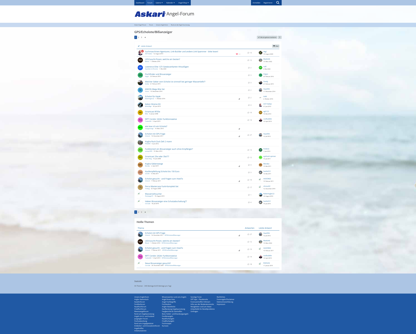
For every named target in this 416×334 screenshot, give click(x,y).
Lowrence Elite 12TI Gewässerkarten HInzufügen (167, 66)
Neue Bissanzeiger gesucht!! (158, 263)
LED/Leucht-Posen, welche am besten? (162, 59)
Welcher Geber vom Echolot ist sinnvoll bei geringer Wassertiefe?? (175, 81)
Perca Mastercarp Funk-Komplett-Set (161, 186)
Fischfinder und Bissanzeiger (158, 74)
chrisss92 (266, 186)
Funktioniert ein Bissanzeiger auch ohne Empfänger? (169, 149)
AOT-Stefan (148, 54)
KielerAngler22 (149, 99)
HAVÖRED (267, 179)
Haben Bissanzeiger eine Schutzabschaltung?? (166, 201)
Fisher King (148, 159)
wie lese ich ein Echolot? (156, 126)
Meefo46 (266, 59)
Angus (147, 76)
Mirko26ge (148, 106)
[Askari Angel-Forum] (208, 14)
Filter (277, 46)
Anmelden (256, 3)
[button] (280, 37)
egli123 (266, 111)
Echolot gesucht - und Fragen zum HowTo (164, 178)
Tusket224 (148, 121)
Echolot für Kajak (152, 96)
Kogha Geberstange (154, 163)
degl (264, 51)
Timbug (147, 188)
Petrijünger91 (149, 196)
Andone (266, 149)
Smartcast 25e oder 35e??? (157, 156)
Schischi (147, 136)
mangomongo (149, 128)
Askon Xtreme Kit (153, 104)
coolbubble (267, 119)
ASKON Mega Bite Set (155, 89)
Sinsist (147, 91)
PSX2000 (147, 144)
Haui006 (266, 89)
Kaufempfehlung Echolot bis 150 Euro (162, 171)
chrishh (147, 174)
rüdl (264, 66)
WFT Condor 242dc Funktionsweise (161, 119)
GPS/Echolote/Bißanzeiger (172, 235)
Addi (265, 96)
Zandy (147, 84)
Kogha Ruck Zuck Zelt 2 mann (158, 141)
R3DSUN (266, 263)
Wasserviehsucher (153, 194)
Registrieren (268, 3)
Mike (146, 114)
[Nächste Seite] (145, 37)
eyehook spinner (269, 156)
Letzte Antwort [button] (146, 46)
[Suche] (278, 2)
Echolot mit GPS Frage (155, 133)
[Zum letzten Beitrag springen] (260, 52)
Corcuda (147, 203)
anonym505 (148, 151)
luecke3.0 (267, 171)
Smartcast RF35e (152, 111)
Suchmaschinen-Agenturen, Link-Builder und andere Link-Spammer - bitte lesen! (181, 51)
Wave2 (147, 61)
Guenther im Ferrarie (151, 69)
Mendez (147, 166)
